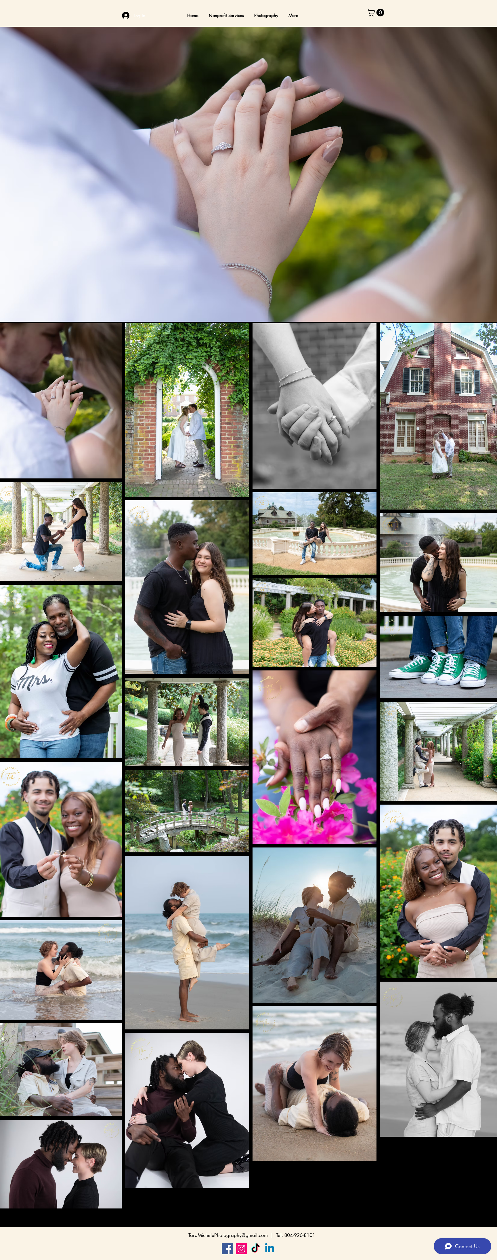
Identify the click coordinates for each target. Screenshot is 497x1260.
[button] (376, 12)
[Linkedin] (269, 1248)
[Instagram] (241, 1248)
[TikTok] (255, 1248)
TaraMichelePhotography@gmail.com (228, 1235)
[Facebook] (227, 1248)
